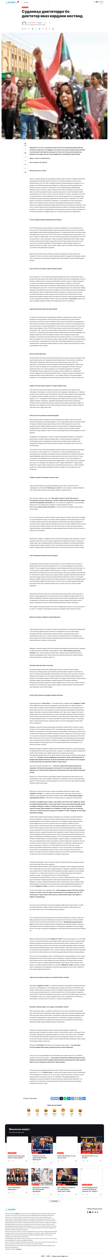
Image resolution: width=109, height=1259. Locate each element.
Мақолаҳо (25, 7)
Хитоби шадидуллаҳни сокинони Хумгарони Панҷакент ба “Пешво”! (90, 1189)
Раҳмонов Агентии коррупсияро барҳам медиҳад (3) (39, 1157)
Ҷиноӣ (14, 1153)
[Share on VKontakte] (39, 28)
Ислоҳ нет (32, 22)
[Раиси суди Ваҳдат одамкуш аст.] (17, 1176)
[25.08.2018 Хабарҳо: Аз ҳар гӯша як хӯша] (67, 1145)
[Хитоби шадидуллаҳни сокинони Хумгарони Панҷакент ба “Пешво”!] (91, 1176)
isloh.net (17, 1213)
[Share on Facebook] (29, 28)
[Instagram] (99, 2)
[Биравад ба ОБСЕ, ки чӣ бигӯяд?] (91, 1145)
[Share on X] (32, 28)
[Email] (46, 28)
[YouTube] (97, 2)
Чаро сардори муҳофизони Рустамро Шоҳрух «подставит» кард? (66, 1189)
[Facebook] (95, 2)
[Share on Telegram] (42, 28)
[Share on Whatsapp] (36, 28)
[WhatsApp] (103, 2)
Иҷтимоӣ (35, 1153)
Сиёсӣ (9, 1153)
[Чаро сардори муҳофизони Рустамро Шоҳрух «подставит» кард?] (67, 1176)
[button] (49, 28)
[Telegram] (101, 2)
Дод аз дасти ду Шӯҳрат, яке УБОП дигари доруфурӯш (41, 1189)
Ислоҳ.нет (19, 1249)
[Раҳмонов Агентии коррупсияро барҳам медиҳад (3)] (42, 1145)
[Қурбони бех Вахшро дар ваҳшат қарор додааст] (17, 1145)
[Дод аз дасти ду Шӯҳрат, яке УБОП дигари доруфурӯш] (42, 1176)
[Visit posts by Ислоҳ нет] (24, 23)
